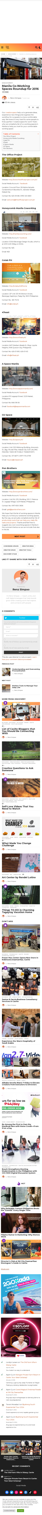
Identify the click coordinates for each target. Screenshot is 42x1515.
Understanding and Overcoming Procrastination (26, 670)
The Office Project (9, 136)
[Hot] (5, 886)
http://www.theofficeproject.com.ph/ (23, 180)
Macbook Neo (20, 1122)
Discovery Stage (10, 554)
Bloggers (20, 722)
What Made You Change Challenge (16, 844)
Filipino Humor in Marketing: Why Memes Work (20, 1236)
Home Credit (10, 1122)
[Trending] (5, 703)
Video (23, 1080)
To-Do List (5, 907)
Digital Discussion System (28, 1165)
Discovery (7, 83)
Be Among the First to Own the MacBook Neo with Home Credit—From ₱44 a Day (20, 1126)
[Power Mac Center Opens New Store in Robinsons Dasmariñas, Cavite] (21, 938)
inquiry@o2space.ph (15, 460)
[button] (2, 47)
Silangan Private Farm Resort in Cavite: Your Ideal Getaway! (20, 1480)
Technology (13, 954)
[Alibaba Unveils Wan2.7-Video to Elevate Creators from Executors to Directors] (21, 1064)
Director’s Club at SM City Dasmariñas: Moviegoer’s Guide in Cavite (19, 1262)
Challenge (22, 837)
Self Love (32, 799)
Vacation (13, 907)
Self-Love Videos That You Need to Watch (17, 807)
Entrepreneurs (27, 997)
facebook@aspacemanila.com (18, 406)
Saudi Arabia (19, 1038)
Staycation (24, 906)
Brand (26, 722)
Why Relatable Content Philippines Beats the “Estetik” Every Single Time (20, 1209)
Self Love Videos (7, 800)
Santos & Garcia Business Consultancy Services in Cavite (19, 1000)
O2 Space (6, 146)
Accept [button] (20, 1510)
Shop (11, 837)
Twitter (22, 618)
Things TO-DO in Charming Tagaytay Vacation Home (18, 911)
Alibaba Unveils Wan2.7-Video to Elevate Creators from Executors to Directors (21, 1084)
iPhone (26, 954)
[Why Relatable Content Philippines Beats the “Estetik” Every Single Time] (21, 1197)
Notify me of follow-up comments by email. (21, 642)
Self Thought (16, 763)
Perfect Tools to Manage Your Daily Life (25, 686)
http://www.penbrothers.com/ (20, 492)
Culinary (11, 1038)
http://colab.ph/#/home (18, 286)
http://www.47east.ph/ (17, 337)
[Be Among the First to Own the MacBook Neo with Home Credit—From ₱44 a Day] (21, 1106)
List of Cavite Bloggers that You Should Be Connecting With (18, 731)
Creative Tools (25, 550)
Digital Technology (9, 1080)
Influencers (6, 724)
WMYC (16, 837)
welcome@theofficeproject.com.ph (21, 200)
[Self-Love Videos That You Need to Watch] (21, 787)
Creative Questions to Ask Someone (17, 769)
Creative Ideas (28, 546)
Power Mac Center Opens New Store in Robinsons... (10, 1458)
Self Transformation (9, 801)
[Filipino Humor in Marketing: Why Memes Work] (21, 1223)
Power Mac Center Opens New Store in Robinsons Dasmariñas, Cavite (20, 959)
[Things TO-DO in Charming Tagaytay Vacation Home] (21, 894)
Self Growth (23, 799)
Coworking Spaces (11, 546)
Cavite (31, 722)
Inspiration (14, 799)
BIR (10, 997)
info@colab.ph (12, 304)
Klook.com (5, 1269)
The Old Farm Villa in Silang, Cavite (19, 1472)
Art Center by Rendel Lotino (19, 877)
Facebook (23, 183)
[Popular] (5, 925)
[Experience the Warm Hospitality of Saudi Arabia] (21, 1023)
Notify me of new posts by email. (16, 648)
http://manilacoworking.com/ (20, 234)
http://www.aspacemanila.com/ (21, 389)
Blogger (5, 722)
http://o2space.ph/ (16, 440)
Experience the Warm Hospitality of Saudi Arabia (18, 1042)
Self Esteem (6, 763)
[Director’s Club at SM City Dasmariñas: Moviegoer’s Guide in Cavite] (21, 1249)
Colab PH (6, 140)
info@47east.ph (13, 355)
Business (5, 954)
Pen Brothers (7, 148)
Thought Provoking (28, 763)
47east (5, 142)
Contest (30, 837)
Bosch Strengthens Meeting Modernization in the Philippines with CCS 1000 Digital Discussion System (19, 1171)
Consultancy (16, 997)
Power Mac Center (8, 955)
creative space (11, 112)
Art (11, 874)
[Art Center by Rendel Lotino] (21, 862)
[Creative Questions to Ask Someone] (21, 750)
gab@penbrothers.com (16, 509)
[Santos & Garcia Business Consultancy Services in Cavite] (21, 981)
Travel (16, 906)
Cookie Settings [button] (9, 1510)
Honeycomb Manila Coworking (13, 138)
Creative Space (10, 550)
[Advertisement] (21, 21)
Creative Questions (27, 762)
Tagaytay (32, 906)
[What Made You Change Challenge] (21, 826)
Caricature (17, 874)
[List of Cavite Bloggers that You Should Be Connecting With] (21, 711)
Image (19, 1080)
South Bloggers (17, 724)
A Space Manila (8, 144)
